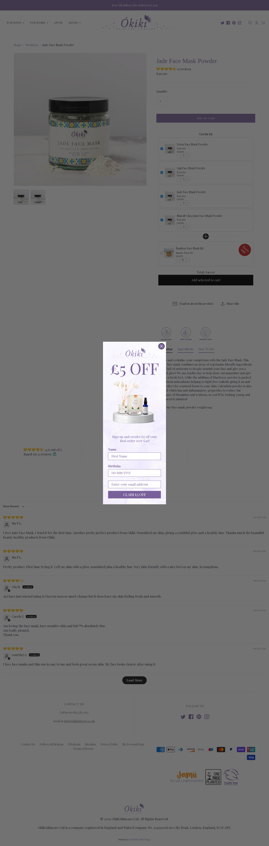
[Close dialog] (161, 346)
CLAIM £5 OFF (134, 494)
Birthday (114, 466)
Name (112, 449)
